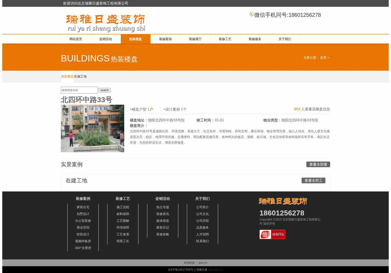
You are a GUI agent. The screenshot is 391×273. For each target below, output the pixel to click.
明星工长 (123, 241)
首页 (323, 57)
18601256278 (282, 213)
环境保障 (123, 227)
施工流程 (123, 207)
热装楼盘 (135, 39)
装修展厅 (195, 39)
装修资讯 (162, 214)
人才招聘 (202, 234)
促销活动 (105, 39)
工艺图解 (123, 220)
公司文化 (202, 214)
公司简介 (202, 207)
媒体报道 (162, 220)
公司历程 (202, 220)
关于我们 (285, 39)
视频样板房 (83, 241)
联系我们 (202, 241)
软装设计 (83, 234)
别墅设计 (83, 214)
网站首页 (75, 39)
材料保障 (123, 214)
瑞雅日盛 (201, 269)
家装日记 (162, 227)
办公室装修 (83, 220)
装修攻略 (162, 234)
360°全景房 (83, 248)
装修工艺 (225, 39)
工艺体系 (123, 234)
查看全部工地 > (314, 181)
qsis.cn (203, 262)
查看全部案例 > (318, 164)
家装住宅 (83, 207)
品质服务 (202, 227)
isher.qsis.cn (215, 269)
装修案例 (165, 39)
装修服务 (255, 39)
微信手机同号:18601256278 (287, 15)
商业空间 (83, 227)
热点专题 (162, 207)
